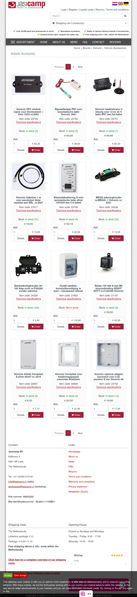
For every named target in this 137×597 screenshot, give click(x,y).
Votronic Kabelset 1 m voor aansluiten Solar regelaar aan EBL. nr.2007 (28, 200)
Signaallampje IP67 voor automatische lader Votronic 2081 (68, 111)
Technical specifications (28, 122)
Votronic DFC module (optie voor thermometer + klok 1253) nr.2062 (28, 111)
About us (58, 42)
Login (64, 9)
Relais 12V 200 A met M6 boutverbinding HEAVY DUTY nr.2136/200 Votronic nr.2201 (109, 289)
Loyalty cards (87, 9)
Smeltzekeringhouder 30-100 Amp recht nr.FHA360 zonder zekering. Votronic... (28, 289)
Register (73, 9)
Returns (100, 9)
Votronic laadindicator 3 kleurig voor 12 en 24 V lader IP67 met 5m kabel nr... (108, 112)
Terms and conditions (117, 9)
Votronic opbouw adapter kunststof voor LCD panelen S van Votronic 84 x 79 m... (108, 377)
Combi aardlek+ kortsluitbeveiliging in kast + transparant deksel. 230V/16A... (68, 289)
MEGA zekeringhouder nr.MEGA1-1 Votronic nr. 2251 (108, 200)
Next (80, 66)
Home (43, 42)
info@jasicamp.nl (17, 481)
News (74, 42)
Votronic (97, 48)
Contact (98, 42)
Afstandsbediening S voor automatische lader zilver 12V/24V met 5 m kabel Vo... (69, 201)
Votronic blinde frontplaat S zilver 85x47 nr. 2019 (28, 375)
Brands (86, 48)
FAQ (85, 42)
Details (20, 150)
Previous (59, 66)
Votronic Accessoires (115, 48)
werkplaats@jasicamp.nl (21, 486)
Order (37, 150)
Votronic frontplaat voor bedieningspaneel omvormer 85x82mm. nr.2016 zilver (68, 377)
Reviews (115, 42)
